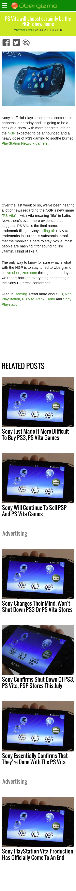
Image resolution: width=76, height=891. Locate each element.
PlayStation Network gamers (25, 143)
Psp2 (40, 299)
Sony (51, 299)
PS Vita (9, 216)
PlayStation (11, 299)
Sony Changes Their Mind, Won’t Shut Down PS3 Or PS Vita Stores (37, 606)
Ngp (68, 294)
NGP (12, 133)
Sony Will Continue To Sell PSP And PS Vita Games (34, 510)
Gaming (20, 294)
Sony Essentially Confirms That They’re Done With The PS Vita (35, 758)
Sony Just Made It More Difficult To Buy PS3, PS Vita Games (35, 434)
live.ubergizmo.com (21, 273)
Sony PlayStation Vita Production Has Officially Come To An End (37, 854)
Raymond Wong (25, 30)
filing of (48, 231)
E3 (60, 294)
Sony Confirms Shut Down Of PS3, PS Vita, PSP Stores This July (38, 682)
